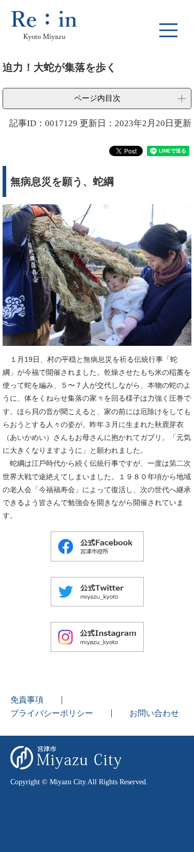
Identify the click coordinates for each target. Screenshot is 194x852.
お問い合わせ (154, 713)
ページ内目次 (97, 98)
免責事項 (26, 699)
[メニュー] (168, 29)
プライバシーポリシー (51, 713)
